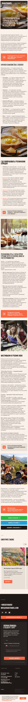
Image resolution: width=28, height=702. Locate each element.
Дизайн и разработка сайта (19, 691)
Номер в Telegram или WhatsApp (12, 643)
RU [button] (25, 3)
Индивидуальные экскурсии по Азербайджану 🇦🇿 (5, 681)
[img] (14, 141)
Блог (16, 675)
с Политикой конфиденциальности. (8, 700)
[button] (17, 3)
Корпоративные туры (6, 683)
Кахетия (5, 177)
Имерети (5, 198)
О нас (16, 673)
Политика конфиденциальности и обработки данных (20, 690)
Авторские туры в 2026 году (13, 568)
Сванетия (5, 190)
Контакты (17, 676)
